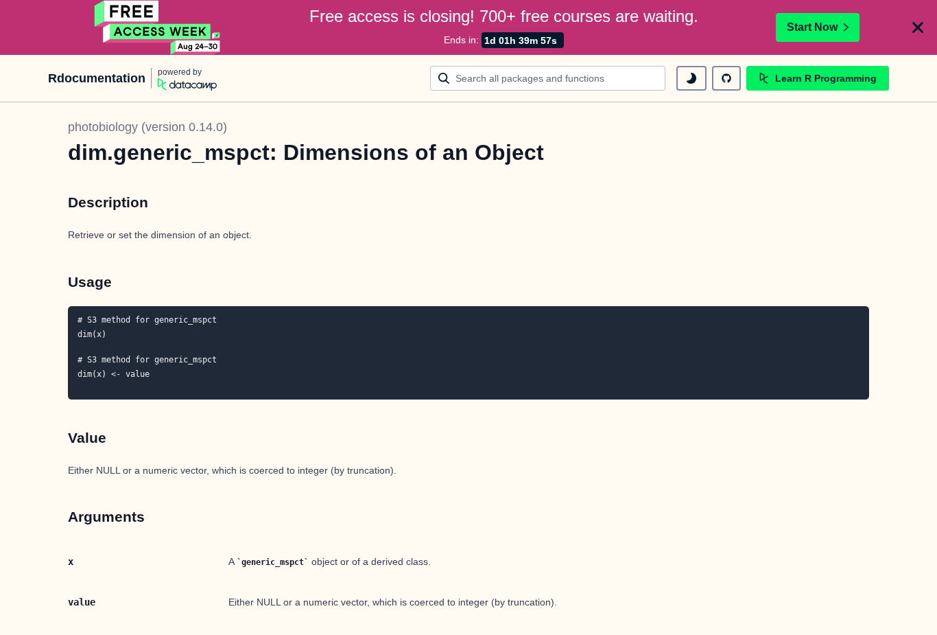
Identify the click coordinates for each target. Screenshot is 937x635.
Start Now (812, 27)
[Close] (918, 27)
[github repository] (726, 78)
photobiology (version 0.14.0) (147, 127)
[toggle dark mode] (691, 78)
